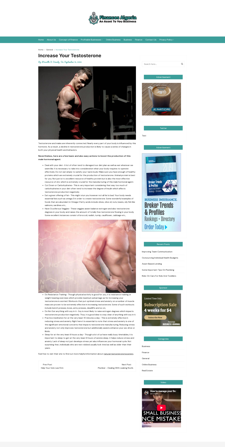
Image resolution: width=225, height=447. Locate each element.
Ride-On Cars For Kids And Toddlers (159, 276)
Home (41, 39)
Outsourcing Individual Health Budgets (160, 257)
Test (144, 135)
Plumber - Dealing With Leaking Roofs (115, 368)
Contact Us (150, 39)
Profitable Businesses (91, 39)
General (145, 358)
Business (128, 39)
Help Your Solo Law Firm (52, 368)
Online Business (113, 39)
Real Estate (147, 370)
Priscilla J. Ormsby (51, 61)
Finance (138, 39)
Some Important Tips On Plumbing (158, 270)
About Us (51, 39)
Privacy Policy (166, 39)
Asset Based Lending (152, 263)
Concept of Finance (68, 39)
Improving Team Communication (157, 251)
